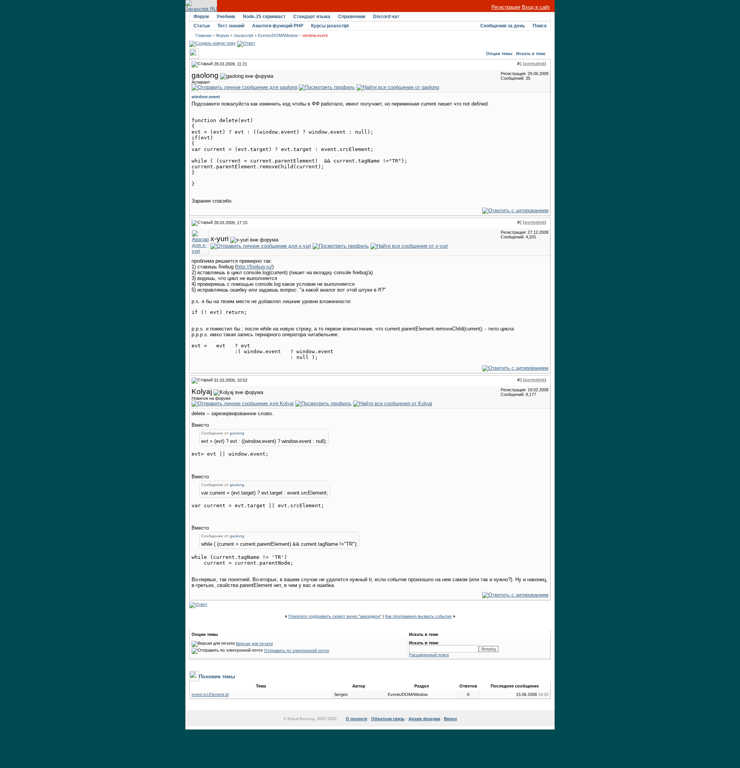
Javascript (243, 35)
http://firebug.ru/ (254, 267)
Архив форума (424, 718)
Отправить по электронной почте (296, 650)
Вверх (450, 718)
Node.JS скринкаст (264, 16)
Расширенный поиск (429, 654)
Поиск (540, 26)
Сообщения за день (502, 26)
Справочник (351, 16)
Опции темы (499, 53)
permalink (535, 63)
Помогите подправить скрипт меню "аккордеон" (335, 616)
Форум (201, 16)
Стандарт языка (311, 16)
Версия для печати (254, 643)
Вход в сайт (536, 7)
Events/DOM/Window (278, 35)
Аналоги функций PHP (277, 26)
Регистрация (505, 7)
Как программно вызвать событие (418, 616)
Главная (203, 35)
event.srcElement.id (210, 694)
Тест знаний (230, 26)
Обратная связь (388, 718)
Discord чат (386, 16)
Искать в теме (530, 53)
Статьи (201, 26)
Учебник (226, 16)
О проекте (356, 718)
